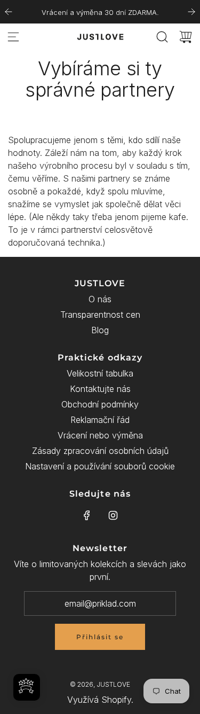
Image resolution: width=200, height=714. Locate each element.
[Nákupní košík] (185, 37)
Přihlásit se (100, 637)
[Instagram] (113, 515)
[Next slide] (191, 11)
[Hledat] (162, 37)
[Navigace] (13, 36)
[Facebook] (87, 515)
